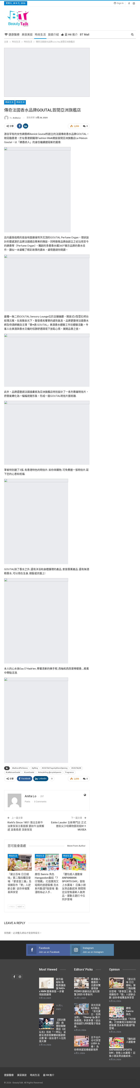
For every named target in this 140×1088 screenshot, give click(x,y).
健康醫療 (14, 34)
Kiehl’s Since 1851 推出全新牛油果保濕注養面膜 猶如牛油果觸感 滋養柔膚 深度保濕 (26, 826)
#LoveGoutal (29, 772)
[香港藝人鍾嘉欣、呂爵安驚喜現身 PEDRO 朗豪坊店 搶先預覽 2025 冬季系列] (81, 983)
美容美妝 (27, 34)
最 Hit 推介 (71, 34)
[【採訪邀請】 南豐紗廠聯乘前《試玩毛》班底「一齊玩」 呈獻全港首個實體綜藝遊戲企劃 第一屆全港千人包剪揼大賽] (46, 1023)
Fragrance (69, 772)
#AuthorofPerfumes (20, 768)
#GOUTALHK (76, 768)
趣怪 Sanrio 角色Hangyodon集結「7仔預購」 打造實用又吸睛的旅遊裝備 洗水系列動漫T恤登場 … (122, 1018)
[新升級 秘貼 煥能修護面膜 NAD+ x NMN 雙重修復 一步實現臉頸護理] (46, 983)
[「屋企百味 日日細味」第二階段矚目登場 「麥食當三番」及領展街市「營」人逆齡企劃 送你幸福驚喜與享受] (20, 862)
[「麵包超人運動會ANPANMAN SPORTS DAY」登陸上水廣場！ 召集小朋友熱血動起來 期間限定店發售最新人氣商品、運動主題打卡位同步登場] (74, 862)
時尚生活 (40, 34)
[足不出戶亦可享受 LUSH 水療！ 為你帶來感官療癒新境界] (81, 1041)
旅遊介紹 (53, 34)
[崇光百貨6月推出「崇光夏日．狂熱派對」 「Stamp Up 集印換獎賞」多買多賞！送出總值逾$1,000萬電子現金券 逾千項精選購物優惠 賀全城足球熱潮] (81, 1008)
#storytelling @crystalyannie (49, 772)
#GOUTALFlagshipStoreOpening (54, 768)
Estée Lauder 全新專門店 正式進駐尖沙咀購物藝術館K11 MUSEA (68, 826)
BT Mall (84, 34)
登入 (19, 932)
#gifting (35, 768)
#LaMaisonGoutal (13, 772)
